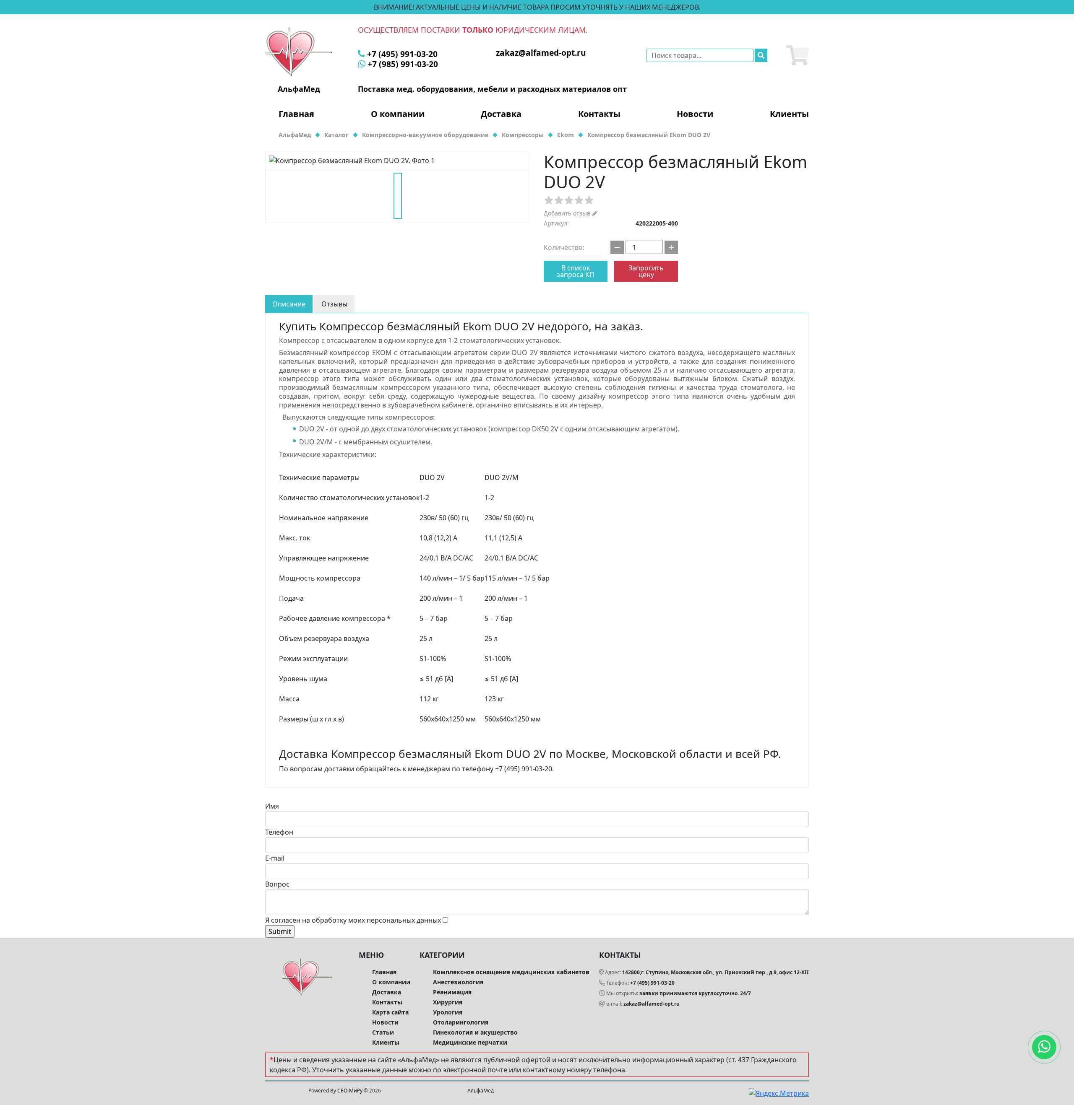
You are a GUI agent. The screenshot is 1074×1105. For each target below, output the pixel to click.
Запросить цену (646, 271)
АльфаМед (480, 1090)
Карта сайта (390, 1012)
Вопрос (277, 884)
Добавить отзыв (568, 213)
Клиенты (789, 114)
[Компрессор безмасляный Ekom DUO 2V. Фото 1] (398, 161)
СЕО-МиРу (349, 1090)
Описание (288, 304)
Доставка (501, 114)
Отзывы (334, 304)
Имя (272, 806)
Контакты (599, 114)
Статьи (383, 1032)
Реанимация (452, 992)
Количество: (564, 247)
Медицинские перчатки (470, 1042)
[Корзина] (797, 55)
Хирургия (447, 1002)
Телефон (279, 832)
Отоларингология (460, 1022)
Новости (695, 114)
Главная (296, 114)
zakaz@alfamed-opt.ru (651, 1003)
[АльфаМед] (298, 51)
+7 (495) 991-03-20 (652, 982)
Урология (447, 1012)
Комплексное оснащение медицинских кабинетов (511, 972)
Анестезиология (458, 982)
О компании (398, 114)
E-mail (274, 858)
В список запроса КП (575, 271)
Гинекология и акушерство (475, 1032)
